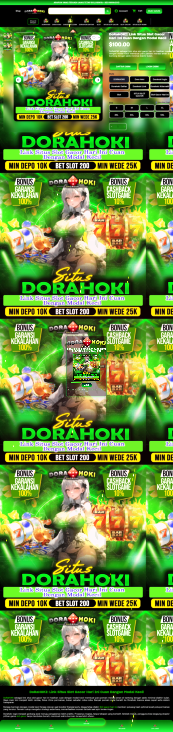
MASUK (86, 385)
